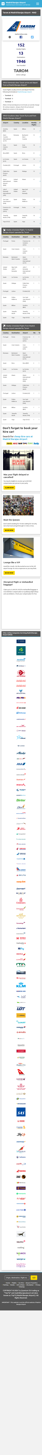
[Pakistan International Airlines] (21, 1057)
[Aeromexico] (21, 666)
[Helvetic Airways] (21, 943)
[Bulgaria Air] (21, 823)
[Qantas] (21, 1072)
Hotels (12, 1285)
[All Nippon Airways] (21, 764)
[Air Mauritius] (21, 726)
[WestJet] (21, 1259)
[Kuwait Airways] (21, 996)
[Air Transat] (21, 737)
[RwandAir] (21, 1098)
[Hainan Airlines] (21, 938)
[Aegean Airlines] (21, 641)
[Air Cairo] (21, 698)
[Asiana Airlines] (21, 774)
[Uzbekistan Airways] (21, 1216)
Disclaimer (30, 1285)
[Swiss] (21, 1171)
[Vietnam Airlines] (21, 1221)
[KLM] (21, 984)
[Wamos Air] (21, 1254)
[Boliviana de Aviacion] (21, 806)
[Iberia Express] (21, 959)
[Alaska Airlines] (21, 753)
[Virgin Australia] (21, 1226)
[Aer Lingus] (21, 650)
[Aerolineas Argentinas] (21, 660)
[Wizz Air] (21, 1265)
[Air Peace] (21, 731)
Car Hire (21, 1283)
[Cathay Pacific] (21, 839)
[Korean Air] (21, 991)
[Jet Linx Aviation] (21, 972)
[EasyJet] (21, 882)
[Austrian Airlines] (21, 779)
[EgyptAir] (21, 888)
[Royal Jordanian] (21, 1093)
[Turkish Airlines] (21, 1203)
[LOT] (21, 1008)
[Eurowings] (21, 923)
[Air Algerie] (21, 673)
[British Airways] (21, 813)
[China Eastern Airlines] (21, 849)
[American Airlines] (21, 769)
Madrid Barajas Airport (25, 92)
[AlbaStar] (21, 758)
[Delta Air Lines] (21, 875)
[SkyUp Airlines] (21, 1134)
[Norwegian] (21, 1051)
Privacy (38, 1285)
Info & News (21, 1285)
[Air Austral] (21, 691)
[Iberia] (21, 954)
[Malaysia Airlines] (21, 1027)
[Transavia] (21, 1193)
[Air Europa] (21, 713)
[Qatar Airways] (21, 1079)
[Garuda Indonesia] (21, 933)
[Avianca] (21, 784)
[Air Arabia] (21, 680)
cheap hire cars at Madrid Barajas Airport (18, 437)
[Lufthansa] (21, 1015)
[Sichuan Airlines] (21, 1121)
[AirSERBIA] (21, 745)
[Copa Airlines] (21, 859)
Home (8, 1283)
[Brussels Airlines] (21, 818)
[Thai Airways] (21, 1188)
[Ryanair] (21, 1103)
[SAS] (21, 1112)
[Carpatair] (21, 834)
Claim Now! (9, 487)
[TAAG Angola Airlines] (21, 1176)
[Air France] (21, 719)
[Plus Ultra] (21, 1064)
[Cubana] (21, 869)
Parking (5, 1285)
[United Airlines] (21, 1210)
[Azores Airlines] (21, 795)
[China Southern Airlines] (21, 854)
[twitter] (32, 37)
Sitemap (22, 1286)
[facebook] (21, 37)
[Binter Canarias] (21, 800)
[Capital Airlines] (21, 828)
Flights (14, 1283)
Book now (9, 530)
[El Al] (21, 893)
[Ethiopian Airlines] (21, 908)
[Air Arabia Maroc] (21, 685)
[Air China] (21, 707)
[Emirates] (21, 900)
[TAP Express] (21, 1182)
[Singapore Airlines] (21, 1127)
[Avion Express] (21, 790)
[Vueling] (21, 1247)
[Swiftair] (21, 1164)
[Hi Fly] (21, 948)
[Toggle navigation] (37, 4)
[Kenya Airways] (21, 978)
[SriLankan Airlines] (21, 1149)
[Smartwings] (21, 1141)
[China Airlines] (21, 844)
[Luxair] (21, 1021)
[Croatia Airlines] (21, 863)
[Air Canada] (21, 702)
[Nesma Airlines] (21, 1045)
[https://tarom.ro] (9, 37)
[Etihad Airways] (21, 916)
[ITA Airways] (21, 965)
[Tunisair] (21, 1198)
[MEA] (21, 1038)
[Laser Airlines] (21, 1002)
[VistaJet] (21, 1234)
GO (33, 1277)
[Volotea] (21, 1241)
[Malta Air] (21, 1032)
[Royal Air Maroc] (21, 1086)
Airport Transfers (32, 1283)
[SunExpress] (21, 1157)
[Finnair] (21, 928)
